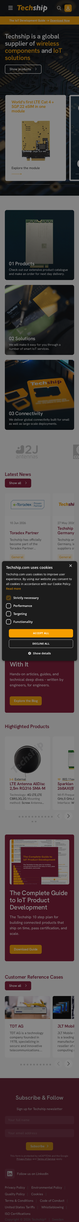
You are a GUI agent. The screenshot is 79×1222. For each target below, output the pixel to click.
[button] (39, 653)
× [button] (70, 565)
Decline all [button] (40, 644)
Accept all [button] (41, 633)
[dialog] (39, 611)
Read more (13, 589)
